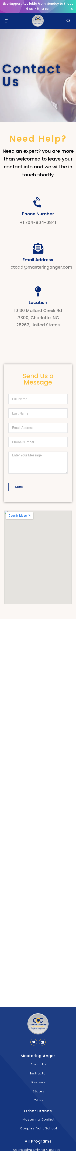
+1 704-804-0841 (38, 222)
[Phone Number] (38, 202)
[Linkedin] (42, 1042)
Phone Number (38, 214)
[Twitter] (33, 1042)
